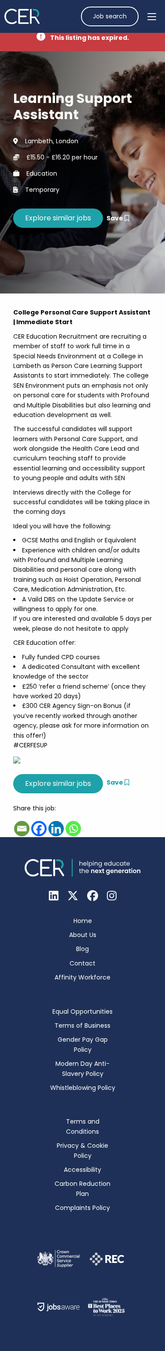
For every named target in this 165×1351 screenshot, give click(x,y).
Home (82, 920)
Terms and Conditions (82, 1126)
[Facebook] (39, 828)
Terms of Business (82, 1025)
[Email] (21, 828)
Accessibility (82, 1169)
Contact (82, 963)
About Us (82, 934)
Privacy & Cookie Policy (82, 1150)
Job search (110, 16)
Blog (82, 948)
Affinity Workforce (82, 977)
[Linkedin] (56, 828)
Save (115, 218)
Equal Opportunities (82, 1011)
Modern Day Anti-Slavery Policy (82, 1068)
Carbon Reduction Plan (82, 1188)
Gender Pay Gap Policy (83, 1044)
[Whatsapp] (73, 828)
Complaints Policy (82, 1207)
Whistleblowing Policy (82, 1087)
